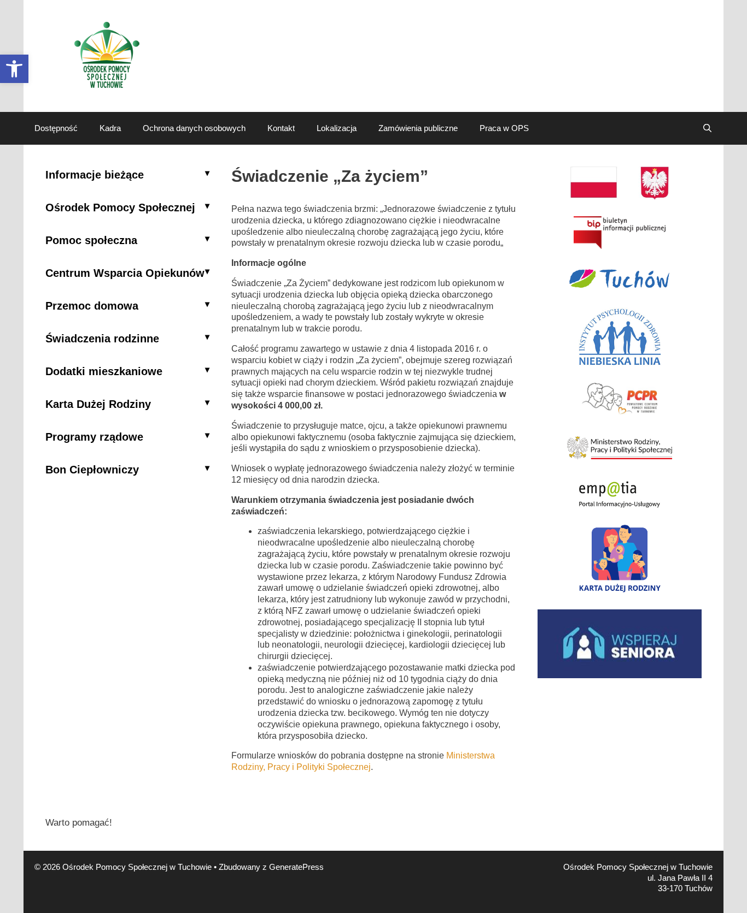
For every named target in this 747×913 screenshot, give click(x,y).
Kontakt (281, 128)
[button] (14, 69)
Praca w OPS (504, 128)
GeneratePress (296, 867)
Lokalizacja (337, 128)
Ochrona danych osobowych (194, 128)
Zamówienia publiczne (418, 128)
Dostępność (56, 128)
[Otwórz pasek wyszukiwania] (707, 128)
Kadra (110, 128)
